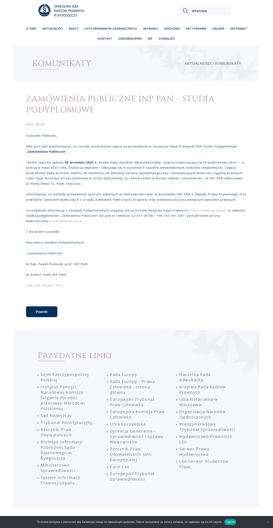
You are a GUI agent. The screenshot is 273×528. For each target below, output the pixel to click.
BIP (150, 38)
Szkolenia (172, 28)
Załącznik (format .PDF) (44, 285)
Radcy (73, 28)
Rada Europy (123, 374)
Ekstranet (238, 28)
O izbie (31, 28)
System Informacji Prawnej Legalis (60, 480)
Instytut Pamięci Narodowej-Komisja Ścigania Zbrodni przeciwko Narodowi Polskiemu (63, 397)
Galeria (218, 28)
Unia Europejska (128, 424)
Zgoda (230, 521)
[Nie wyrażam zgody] (268, 522)
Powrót (42, 312)
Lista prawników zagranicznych (110, 28)
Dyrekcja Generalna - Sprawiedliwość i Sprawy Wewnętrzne (136, 436)
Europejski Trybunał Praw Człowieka (132, 402)
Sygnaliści (166, 38)
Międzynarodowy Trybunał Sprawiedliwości (207, 426)
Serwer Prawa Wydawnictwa (194, 451)
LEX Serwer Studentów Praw (204, 464)
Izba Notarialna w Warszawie (198, 402)
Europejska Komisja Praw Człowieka (137, 414)
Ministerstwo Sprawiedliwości (58, 467)
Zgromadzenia (130, 38)
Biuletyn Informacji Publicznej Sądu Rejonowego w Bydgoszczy (62, 450)
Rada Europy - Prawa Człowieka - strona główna (132, 387)
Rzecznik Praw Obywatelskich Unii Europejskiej (131, 454)
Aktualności (52, 28)
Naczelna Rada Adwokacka (195, 377)
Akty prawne (196, 28)
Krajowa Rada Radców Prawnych (202, 389)
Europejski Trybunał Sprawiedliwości (132, 476)
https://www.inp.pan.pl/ (208, 210)
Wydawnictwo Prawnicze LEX (205, 439)
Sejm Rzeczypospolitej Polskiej (65, 377)
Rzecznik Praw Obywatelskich (56, 432)
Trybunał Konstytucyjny (67, 422)
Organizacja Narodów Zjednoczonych (202, 414)
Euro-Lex (119, 466)
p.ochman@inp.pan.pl (66, 221)
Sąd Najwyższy (56, 415)
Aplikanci (150, 28)
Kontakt (105, 38)
